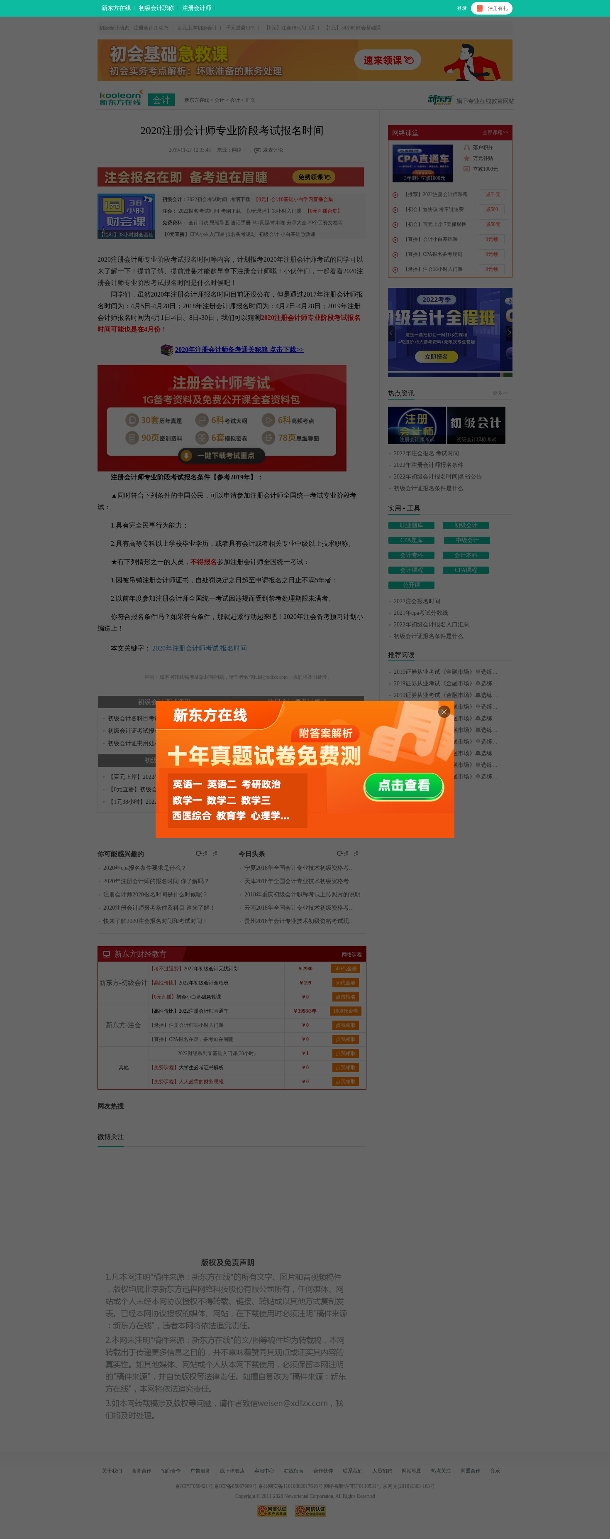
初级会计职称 (156, 8)
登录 (462, 8)
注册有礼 (498, 8)
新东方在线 (116, 8)
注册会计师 (196, 8)
